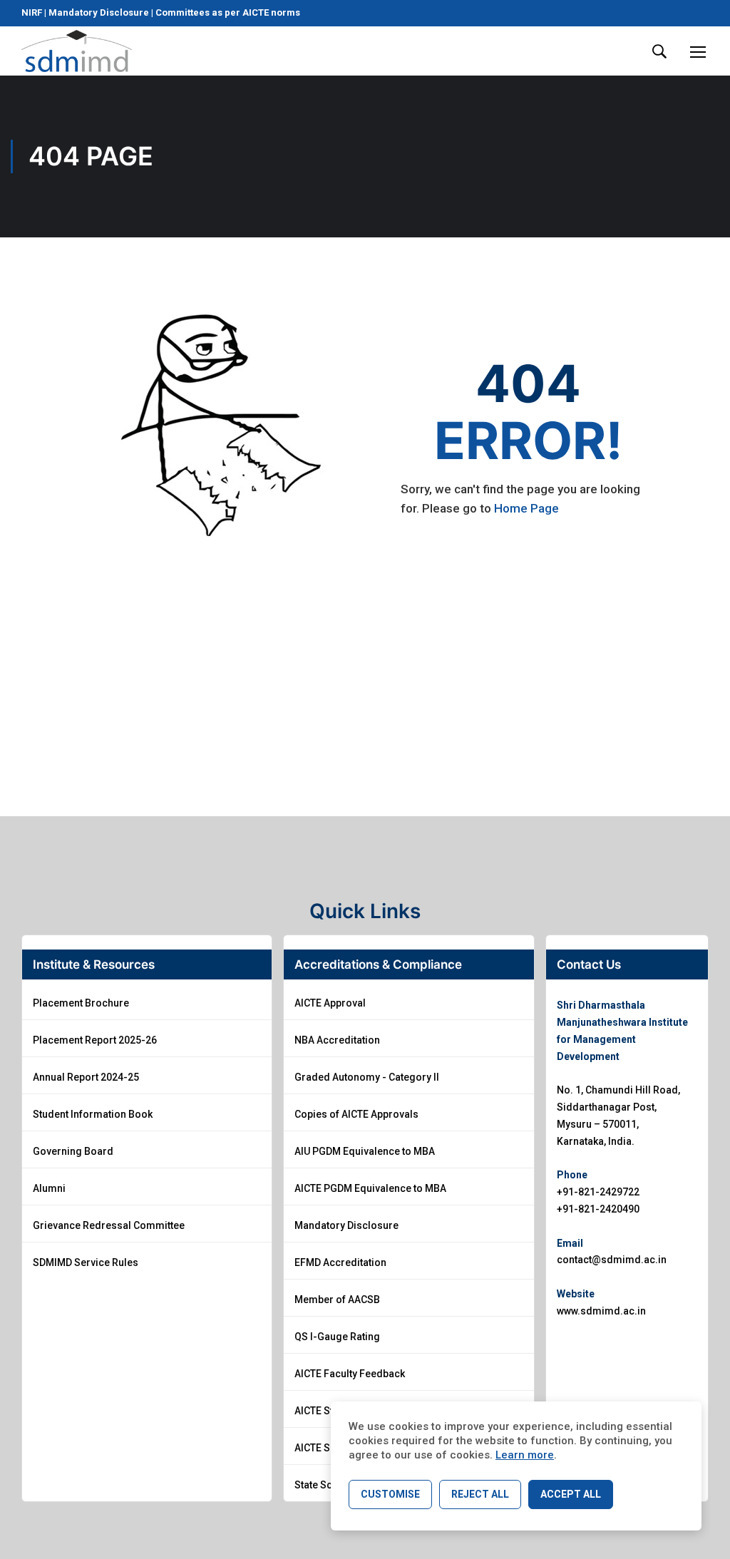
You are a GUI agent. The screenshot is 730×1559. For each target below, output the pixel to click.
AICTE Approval (330, 1003)
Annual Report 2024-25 (86, 1077)
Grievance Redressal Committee (109, 1225)
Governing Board (73, 1151)
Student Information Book (93, 1114)
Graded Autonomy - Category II (366, 1077)
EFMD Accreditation (340, 1262)
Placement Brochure (81, 1003)
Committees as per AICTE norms (227, 12)
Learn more (524, 1455)
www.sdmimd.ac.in (601, 1311)
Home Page (526, 508)
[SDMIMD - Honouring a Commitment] (76, 51)
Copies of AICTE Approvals (356, 1114)
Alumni (49, 1188)
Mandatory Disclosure (98, 12)
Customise (390, 1494)
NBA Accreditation (337, 1040)
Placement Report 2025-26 (95, 1040)
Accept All (570, 1494)
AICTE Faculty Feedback (349, 1373)
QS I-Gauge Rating (337, 1336)
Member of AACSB (337, 1299)
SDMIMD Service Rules (85, 1262)
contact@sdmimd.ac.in (612, 1259)
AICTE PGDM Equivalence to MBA (370, 1188)
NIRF (32, 12)
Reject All (480, 1494)
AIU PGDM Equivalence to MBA (364, 1151)
